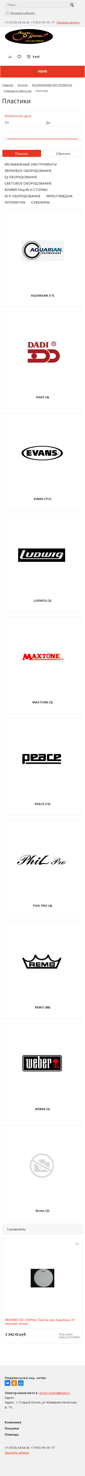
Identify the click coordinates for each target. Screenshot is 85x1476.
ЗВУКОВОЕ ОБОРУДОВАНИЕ (27, 170)
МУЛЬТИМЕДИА (59, 196)
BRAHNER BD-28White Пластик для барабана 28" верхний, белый (40, 1321)
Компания (13, 1422)
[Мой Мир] (21, 1383)
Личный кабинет (22, 13)
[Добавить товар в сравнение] (77, 1244)
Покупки (12, 1428)
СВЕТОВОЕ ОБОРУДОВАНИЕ (27, 183)
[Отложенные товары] (19, 56)
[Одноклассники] (14, 1383)
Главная (7, 85)
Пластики (42, 91)
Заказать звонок (68, 22)
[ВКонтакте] (7, 1383)
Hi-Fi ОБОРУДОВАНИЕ (22, 196)
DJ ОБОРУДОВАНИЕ (20, 177)
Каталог (22, 85)
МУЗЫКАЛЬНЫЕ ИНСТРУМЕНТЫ (52, 85)
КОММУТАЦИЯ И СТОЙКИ (25, 189)
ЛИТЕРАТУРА (14, 202)
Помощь (12, 1434)
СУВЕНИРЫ (40, 202)
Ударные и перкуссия (17, 91)
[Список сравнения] (10, 56)
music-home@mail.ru (54, 1393)
